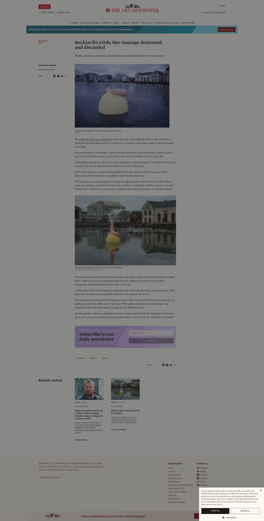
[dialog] (231, 504)
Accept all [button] (215, 511)
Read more (217, 504)
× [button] (261, 490)
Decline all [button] (245, 511)
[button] (230, 517)
